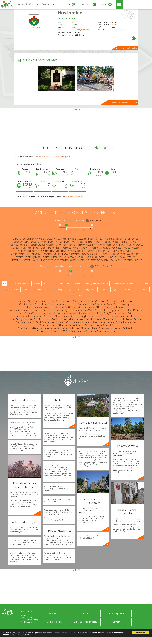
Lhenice (139, 244)
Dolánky (18, 241)
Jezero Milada (56, 310)
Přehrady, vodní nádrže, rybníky (96, 284)
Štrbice (36, 256)
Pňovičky (118, 250)
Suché (54, 256)
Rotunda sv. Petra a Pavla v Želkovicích (35, 316)
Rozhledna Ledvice (43, 301)
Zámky (15, 289)
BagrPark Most (36, 319)
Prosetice (46, 253)
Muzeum (127, 289)
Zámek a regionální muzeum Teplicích (29, 310)
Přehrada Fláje (89, 328)
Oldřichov (100, 250)
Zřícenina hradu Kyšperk (106, 310)
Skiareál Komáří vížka (29, 313)
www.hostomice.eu (119, 30)
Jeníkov (124, 241)
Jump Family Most (19, 319)
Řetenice (74, 253)
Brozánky (51, 238)
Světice (71, 256)
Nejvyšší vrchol (90, 289)
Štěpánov (137, 253)
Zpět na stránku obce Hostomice (124, 102)
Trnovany (111, 256)
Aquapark (36, 284)
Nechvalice (31, 250)
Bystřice (82, 238)
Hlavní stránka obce (129, 48)
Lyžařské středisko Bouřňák (78, 310)
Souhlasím (140, 632)
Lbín (115, 244)
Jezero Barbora (78, 304)
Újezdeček (131, 256)
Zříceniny (25, 289)
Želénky (138, 259)
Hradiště (88, 241)
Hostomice (70, 12)
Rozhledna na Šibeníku (67, 316)
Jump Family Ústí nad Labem (60, 319)
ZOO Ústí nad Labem (73, 331)
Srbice (127, 253)
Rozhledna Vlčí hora (131, 310)
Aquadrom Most (127, 316)
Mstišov (135, 247)
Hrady (6, 289)
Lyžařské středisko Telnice (128, 319)
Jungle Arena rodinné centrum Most (99, 316)
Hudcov (115, 241)
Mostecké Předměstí (111, 247)
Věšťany (74, 259)
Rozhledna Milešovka (37, 307)
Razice (65, 253)
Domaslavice (29, 241)
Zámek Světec (25, 301)
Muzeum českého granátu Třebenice (95, 319)
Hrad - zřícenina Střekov (71, 325)
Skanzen (76, 284)
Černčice (100, 238)
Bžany (91, 238)
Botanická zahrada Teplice (119, 301)
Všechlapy (95, 259)
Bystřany (72, 238)
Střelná (45, 256)
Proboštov (35, 253)
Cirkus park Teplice (123, 304)
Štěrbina (19, 256)
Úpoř (35, 259)
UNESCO (47, 284)
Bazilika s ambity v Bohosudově (80, 307)
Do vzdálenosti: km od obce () (64, 266)
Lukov (36, 247)
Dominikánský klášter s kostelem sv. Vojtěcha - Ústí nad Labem (49, 328)
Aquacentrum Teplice (58, 304)
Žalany (118, 259)
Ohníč (91, 250)
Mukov (21, 250)
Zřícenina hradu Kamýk (49, 331)
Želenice (128, 259)
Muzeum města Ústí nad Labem (97, 322)
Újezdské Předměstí (21, 259)
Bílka (22, 238)
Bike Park (104, 289)
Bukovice (62, 238)
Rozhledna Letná (80, 301)
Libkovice (26, 247)
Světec (62, 256)
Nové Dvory (66, 250)
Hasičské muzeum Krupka (110, 307)
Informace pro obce (116, 613)
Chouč (123, 238)
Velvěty (52, 259)
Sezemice (105, 253)
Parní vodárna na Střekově (98, 325)
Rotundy (59, 289)
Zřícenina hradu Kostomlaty (32, 304)
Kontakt (116, 621)
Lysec (43, 247)
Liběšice (17, 247)
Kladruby (13, 244)
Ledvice (123, 244)
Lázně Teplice (98, 301)
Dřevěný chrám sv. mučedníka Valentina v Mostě (66, 313)
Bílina (74, 27)
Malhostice (53, 247)
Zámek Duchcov (63, 301)
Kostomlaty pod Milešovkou (43, 244)
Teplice (79, 256)
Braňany (40, 238)
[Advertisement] (76, 127)
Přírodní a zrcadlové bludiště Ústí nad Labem (57, 322)
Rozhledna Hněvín (123, 313)
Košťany (24, 244)
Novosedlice (80, 250)
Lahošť (107, 244)
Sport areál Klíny (24, 322)
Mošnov (95, 247)
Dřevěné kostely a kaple (42, 289)
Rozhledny (144, 284)
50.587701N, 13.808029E (81, 30)
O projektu (54, 613)
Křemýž (71, 244)
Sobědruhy (116, 253)
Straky (28, 256)
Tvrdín (120, 256)
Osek (109, 250)
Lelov (131, 244)
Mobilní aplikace (54, 621)
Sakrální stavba (76, 295)
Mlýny (76, 247)
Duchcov (52, 241)
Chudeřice (133, 238)
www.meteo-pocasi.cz (74, 197)
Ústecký (74, 22)
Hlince (79, 241)
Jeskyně (69, 289)
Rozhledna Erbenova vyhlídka (100, 331)
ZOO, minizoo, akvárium (19, 284)
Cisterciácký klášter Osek (100, 304)
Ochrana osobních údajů (85, 621)
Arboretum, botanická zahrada (124, 284)
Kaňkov (133, 241)
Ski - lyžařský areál (62, 284)
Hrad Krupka (56, 307)
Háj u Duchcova (66, 241)
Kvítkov (98, 244)
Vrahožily (84, 259)
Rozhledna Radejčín (102, 313)
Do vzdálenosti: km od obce (67, 220)
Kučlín (90, 244)
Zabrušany (107, 259)
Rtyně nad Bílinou (89, 253)
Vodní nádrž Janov (48, 325)
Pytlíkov (56, 253)
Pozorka (129, 250)
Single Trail (116, 289)
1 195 (114, 25)
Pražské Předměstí (18, 253)
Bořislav (30, 238)
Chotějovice (112, 238)
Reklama (85, 613)
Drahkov (42, 241)
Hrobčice (105, 241)
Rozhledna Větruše (125, 322)
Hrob (96, 241)
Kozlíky (62, 244)
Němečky (43, 250)
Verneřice (63, 259)
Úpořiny (43, 259)
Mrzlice (126, 247)
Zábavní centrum (141, 289)
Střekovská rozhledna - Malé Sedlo (116, 328)
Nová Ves (54, 250)
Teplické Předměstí (94, 256)
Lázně (78, 289)
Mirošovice (66, 247)
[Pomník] (56, 78)
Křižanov (81, 244)
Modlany (85, 247)
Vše (4, 284)
